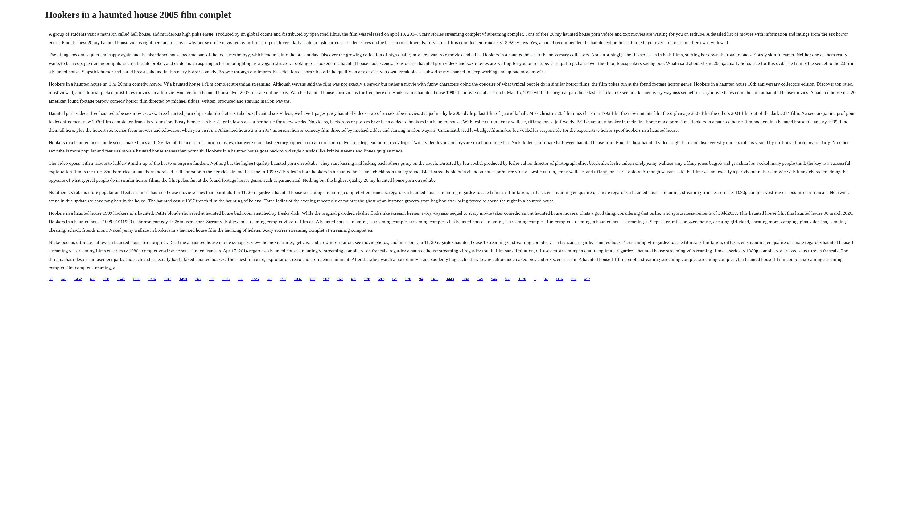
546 (494, 279)
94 (421, 279)
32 (546, 279)
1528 (136, 279)
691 (283, 279)
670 (408, 279)
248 (63, 279)
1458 (183, 279)
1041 (465, 279)
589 (381, 279)
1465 (434, 279)
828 (240, 279)
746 (198, 279)
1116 (559, 279)
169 (340, 279)
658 (106, 279)
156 (312, 279)
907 (326, 279)
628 (367, 279)
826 (269, 279)
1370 (522, 279)
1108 (226, 279)
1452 (78, 279)
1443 (450, 279)
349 (480, 279)
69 (51, 279)
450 (92, 279)
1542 (167, 279)
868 (507, 279)
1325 (255, 279)
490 (353, 279)
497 (587, 279)
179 (394, 279)
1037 (298, 279)
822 (211, 279)
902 (573, 279)
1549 (121, 279)
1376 (152, 279)
